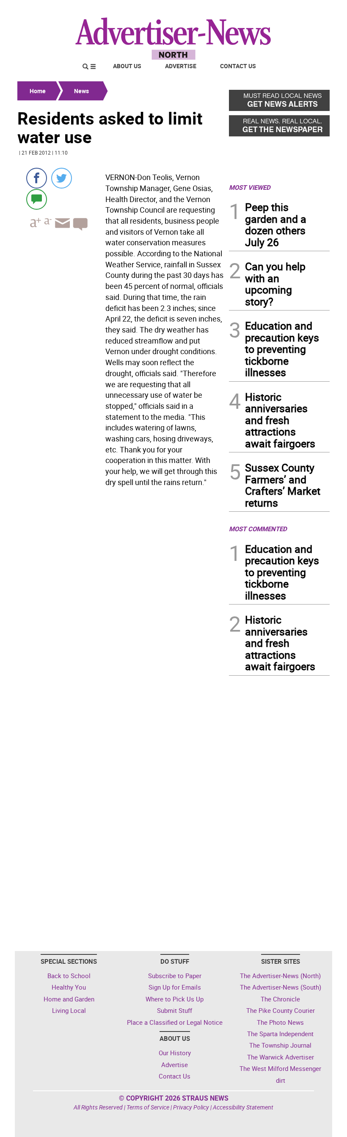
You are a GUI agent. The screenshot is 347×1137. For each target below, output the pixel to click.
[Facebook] (36, 178)
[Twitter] (61, 178)
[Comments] (36, 199)
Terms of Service (148, 1107)
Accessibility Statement (243, 1107)
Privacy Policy (191, 1107)
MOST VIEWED (249, 187)
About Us (127, 66)
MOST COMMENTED (258, 528)
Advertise (180, 66)
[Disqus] (120, 607)
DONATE (309, 9)
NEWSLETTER (261, 9)
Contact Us (238, 66)
